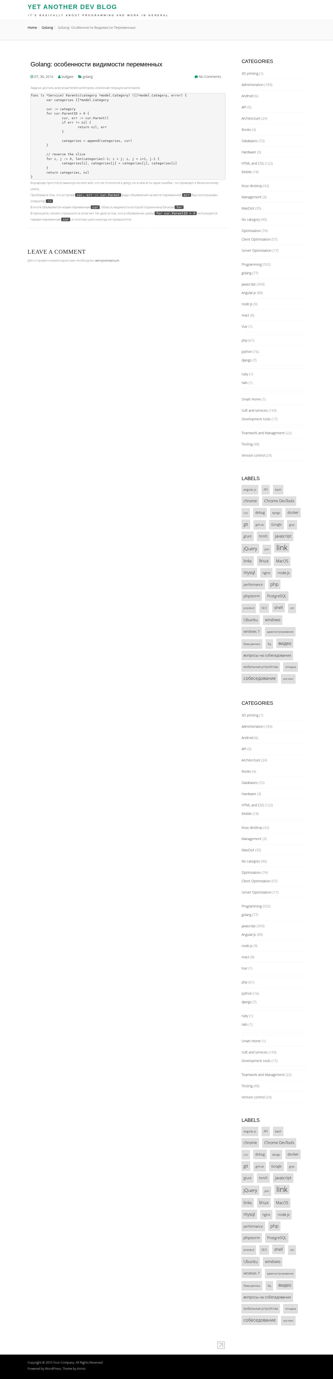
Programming (252, 264)
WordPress (53, 1368)
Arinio (81, 1368)
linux (264, 561)
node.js (247, 304)
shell (278, 607)
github (259, 524)
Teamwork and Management (263, 433)
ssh (292, 608)
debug (260, 512)
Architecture (251, 118)
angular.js (250, 489)
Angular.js (249, 292)
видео (284, 643)
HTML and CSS (253, 163)
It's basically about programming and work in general (98, 15)
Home (32, 27)
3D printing (250, 73)
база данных (252, 644)
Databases (250, 140)
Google (276, 524)
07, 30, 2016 (43, 76)
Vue (244, 326)
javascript (249, 284)
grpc (292, 524)
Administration (253, 84)
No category (251, 219)
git (246, 524)
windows (272, 619)
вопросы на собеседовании (267, 655)
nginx (266, 572)
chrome (250, 501)
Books (246, 129)
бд (269, 644)
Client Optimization (256, 239)
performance (253, 584)
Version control (253, 455)
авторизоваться (107, 260)
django (247, 360)
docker (293, 512)
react (245, 315)
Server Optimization (257, 250)
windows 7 (252, 631)
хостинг (288, 679)
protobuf (249, 608)
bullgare (68, 76)
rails (245, 382)
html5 (263, 536)
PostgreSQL (276, 595)
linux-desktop (252, 185)
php (244, 340)
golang (47, 27)
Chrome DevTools (279, 501)
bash (278, 489)
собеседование (260, 678)
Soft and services (255, 410)
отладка (290, 667)
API (244, 107)
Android (247, 96)
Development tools (256, 419)
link (281, 547)
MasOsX (248, 208)
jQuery (250, 548)
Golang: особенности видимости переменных (96, 64)
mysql (249, 572)
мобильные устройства (261, 666)
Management (252, 197)
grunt (248, 536)
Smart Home (251, 399)
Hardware (249, 152)
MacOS (282, 561)
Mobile (247, 171)
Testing (247, 444)
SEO (264, 608)
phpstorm (252, 595)
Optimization (251, 230)
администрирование (280, 631)
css (246, 513)
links (248, 561)
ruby (245, 374)
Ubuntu (251, 619)
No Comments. (210, 76)
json (266, 549)
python (247, 351)
